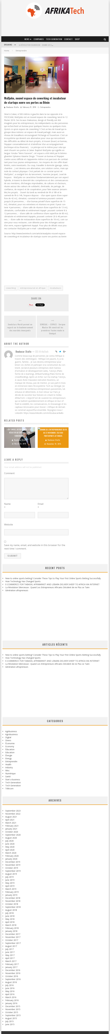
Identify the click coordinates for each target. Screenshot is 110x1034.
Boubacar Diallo (12, 107)
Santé (8, 776)
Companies (39, 39)
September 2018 (13, 907)
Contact (68, 39)
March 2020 (10, 852)
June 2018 (9, 916)
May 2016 (9, 991)
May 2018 (9, 919)
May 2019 (9, 883)
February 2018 (12, 928)
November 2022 (12, 813)
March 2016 (10, 997)
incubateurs (55, 288)
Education (9, 752)
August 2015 (11, 1018)
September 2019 (13, 871)
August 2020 (11, 837)
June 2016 (9, 988)
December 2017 (12, 934)
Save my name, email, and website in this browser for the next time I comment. (34, 547)
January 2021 (11, 828)
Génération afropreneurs (16, 590)
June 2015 (9, 1024)
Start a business (12, 779)
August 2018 (11, 910)
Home (6, 50)
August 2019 (11, 874)
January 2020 (11, 858)
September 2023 (13, 810)
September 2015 (13, 1015)
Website (8, 524)
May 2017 (9, 955)
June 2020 (9, 843)
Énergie (8, 755)
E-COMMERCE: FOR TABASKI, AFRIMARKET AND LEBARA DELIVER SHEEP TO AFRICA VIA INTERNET (52, 584)
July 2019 (9, 877)
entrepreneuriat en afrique (33, 288)
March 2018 (10, 925)
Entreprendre (45, 107)
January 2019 (11, 895)
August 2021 (11, 816)
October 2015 (11, 1012)
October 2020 (11, 831)
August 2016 (11, 982)
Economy (9, 746)
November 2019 (12, 865)
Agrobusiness (11, 734)
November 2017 (12, 937)
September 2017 (13, 943)
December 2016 (12, 970)
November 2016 (12, 973)
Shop (77, 39)
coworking (11, 288)
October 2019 (11, 868)
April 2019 (9, 886)
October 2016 (11, 976)
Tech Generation (54, 39)
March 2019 (10, 889)
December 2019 (12, 861)
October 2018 (11, 904)
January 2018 (11, 931)
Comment (9, 473)
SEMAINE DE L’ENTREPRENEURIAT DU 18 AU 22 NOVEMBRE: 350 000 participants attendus (53, 432)
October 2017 (11, 940)
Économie (10, 743)
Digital (8, 737)
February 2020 (12, 855)
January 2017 (11, 967)
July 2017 (9, 949)
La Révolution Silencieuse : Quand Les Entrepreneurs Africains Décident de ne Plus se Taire (47, 587)
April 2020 (9, 849)
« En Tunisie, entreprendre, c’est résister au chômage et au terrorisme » (20, 432)
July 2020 (9, 840)
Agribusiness (11, 731)
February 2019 (12, 892)
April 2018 (9, 922)
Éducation (9, 749)
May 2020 (9, 846)
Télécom (9, 788)
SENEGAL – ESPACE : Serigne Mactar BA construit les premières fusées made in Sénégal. (52, 329)
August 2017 (11, 946)
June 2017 (9, 952)
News (26, 39)
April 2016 (9, 994)
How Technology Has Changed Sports (23, 581)
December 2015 (12, 1006)
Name (7, 505)
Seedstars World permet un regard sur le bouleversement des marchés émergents (20, 327)
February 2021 (12, 825)
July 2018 (9, 913)
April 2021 (9, 819)
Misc (7, 770)
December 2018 (12, 898)
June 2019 (9, 880)
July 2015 (9, 1021)
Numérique (10, 773)
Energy (8, 758)
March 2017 (10, 961)
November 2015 (12, 1009)
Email (40, 505)
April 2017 (9, 958)
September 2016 (13, 979)
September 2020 (13, 834)
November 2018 (12, 901)
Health (8, 764)
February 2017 (12, 964)
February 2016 (12, 1000)
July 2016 (9, 985)
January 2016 (11, 1003)
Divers (8, 740)
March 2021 (10, 822)
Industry (9, 767)
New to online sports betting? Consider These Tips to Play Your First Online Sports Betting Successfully (53, 578)
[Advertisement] (36, 260)
